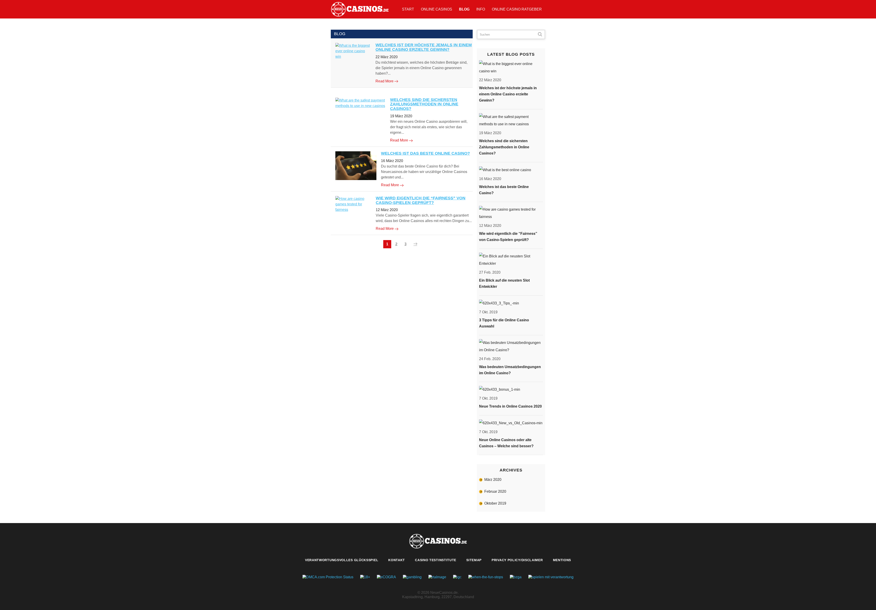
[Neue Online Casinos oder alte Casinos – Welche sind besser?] (511, 423)
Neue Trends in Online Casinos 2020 (510, 406)
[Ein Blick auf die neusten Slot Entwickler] (511, 260)
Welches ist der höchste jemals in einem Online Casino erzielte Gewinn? (423, 47)
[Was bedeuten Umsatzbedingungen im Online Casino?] (511, 346)
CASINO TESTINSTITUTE (435, 560)
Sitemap (474, 560)
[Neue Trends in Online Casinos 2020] (511, 389)
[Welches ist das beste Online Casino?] (355, 165)
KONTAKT (396, 560)
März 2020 (492, 480)
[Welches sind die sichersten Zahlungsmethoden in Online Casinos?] (360, 103)
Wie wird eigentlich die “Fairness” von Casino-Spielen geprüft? (420, 200)
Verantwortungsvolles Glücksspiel (341, 560)
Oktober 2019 (495, 503)
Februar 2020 (495, 491)
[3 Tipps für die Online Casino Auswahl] (511, 303)
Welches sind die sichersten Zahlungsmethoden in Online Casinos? (424, 104)
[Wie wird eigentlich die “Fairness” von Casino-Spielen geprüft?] (353, 204)
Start (408, 9)
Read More (384, 81)
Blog (464, 9)
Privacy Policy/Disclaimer (517, 560)
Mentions (562, 560)
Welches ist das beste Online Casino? (425, 153)
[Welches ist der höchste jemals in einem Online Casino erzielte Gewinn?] (353, 51)
